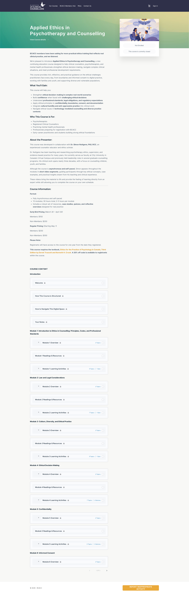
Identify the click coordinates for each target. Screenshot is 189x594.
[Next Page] (106, 570)
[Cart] (149, 6)
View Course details (38, 40)
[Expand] (37, 342)
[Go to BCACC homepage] (38, 5)
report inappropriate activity (141, 588)
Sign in (155, 6)
